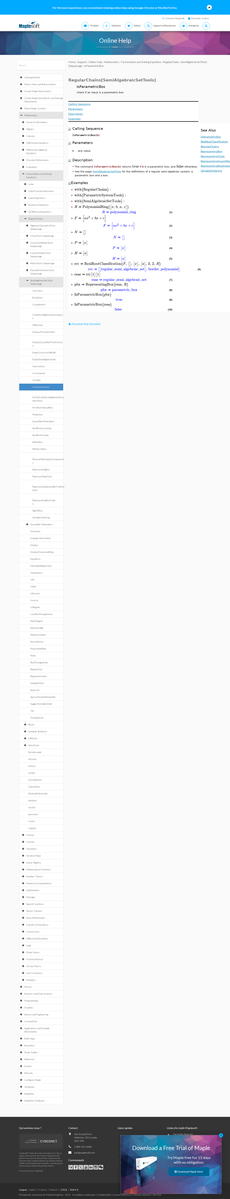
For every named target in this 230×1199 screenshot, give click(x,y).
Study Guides (31, 1052)
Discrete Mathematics (37, 160)
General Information (36, 122)
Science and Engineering (36, 1014)
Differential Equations (37, 142)
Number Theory (34, 876)
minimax (32, 800)
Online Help (95, 61)
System (28, 1066)
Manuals (28, 1073)
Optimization (32, 890)
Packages (31, 897)
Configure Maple (32, 1079)
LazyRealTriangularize (41, 614)
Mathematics (30, 115)
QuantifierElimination (43, 421)
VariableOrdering (41, 517)
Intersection (38, 366)
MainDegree (36, 621)
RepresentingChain (42, 476)
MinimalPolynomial (37, 793)
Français (43, 1189)
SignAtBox (37, 510)
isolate (31, 772)
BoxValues (37, 297)
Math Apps (29, 1038)
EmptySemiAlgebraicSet (44, 359)
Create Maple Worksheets (37, 91)
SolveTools (33, 745)
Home (72, 61)
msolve (32, 807)
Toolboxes (29, 1086)
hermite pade (34, 752)
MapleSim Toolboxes (34, 1100)
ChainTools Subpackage (42, 235)
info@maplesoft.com (84, 1152)
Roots (31, 724)
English (32, 1189)
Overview (37, 290)
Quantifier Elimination (41, 524)
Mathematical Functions (38, 869)
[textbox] (135, 166)
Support (82, 61)
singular (32, 828)
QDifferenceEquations (39, 211)
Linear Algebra (33, 862)
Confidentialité (103, 1194)
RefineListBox (39, 448)
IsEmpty (36, 380)
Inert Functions (34, 973)
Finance (30, 835)
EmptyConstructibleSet (44, 352)
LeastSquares (35, 779)
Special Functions (35, 904)
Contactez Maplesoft (174, 18)
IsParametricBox (40, 387)
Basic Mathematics (35, 917)
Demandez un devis (200, 18)
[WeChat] (101, 1167)
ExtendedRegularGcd (40, 565)
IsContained (38, 373)
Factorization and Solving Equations (141, 61)
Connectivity (30, 1021)
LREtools (33, 738)
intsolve (32, 759)
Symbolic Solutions (37, 731)
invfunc (32, 765)
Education (29, 1045)
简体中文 (74, 1189)
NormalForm (36, 641)
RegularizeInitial (38, 676)
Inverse (34, 600)
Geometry (31, 848)
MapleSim (29, 1093)
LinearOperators (37, 197)
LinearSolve (34, 786)
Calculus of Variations (37, 924)
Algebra (30, 129)
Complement (38, 304)
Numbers (31, 979)
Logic (28, 945)
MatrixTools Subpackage (42, 263)
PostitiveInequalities (42, 407)
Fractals (30, 841)
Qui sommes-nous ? (30, 1127)
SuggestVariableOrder (41, 703)
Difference (37, 325)
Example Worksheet (40, 538)
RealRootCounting (41, 428)
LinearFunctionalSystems (41, 191)
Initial (33, 586)
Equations (35, 558)
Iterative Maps (33, 855)
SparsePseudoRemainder (43, 696)
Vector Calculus (34, 910)
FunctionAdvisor (34, 959)
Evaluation (31, 166)
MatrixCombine (38, 634)
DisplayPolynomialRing (41, 552)
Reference (29, 1059)
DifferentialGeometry (37, 938)
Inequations (36, 572)
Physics (28, 986)
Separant (34, 690)
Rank (33, 655)
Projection (37, 414)
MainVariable (36, 627)
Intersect (35, 593)
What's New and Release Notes (40, 84)
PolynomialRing (38, 648)
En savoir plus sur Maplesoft (31, 1171)
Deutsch (54, 1189)
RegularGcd (36, 669)
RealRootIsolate (40, 435)
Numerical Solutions (38, 204)
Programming (31, 1000)
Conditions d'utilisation (84, 1194)
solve (31, 184)
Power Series (33, 952)
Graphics (29, 1007)
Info (32, 579)
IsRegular (35, 607)
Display (34, 545)
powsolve (33, 814)
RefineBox (37, 442)
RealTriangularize (39, 662)
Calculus (30, 136)
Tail (32, 710)
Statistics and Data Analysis (38, 993)
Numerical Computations (39, 883)
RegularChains (35, 218)
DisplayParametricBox (43, 331)
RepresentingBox (41, 469)
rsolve (31, 821)
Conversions (33, 931)
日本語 (63, 1189)
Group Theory (33, 966)
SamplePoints (37, 683)
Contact (73, 1127)
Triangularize (36, 717)
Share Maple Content (35, 108)
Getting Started (32, 77)
